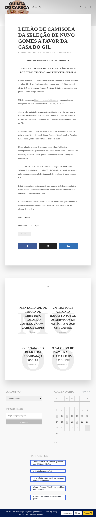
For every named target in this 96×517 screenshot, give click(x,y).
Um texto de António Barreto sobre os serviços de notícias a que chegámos (63, 317)
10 (57, 416)
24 (57, 428)
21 (77, 422)
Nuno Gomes (25, 234)
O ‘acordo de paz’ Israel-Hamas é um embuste (63, 354)
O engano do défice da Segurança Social (33, 354)
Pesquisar (24, 422)
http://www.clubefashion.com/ (46, 100)
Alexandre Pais (26, 52)
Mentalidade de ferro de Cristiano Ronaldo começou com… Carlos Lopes (33, 317)
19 (67, 422)
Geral (38, 52)
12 (67, 416)
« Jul (55, 443)
